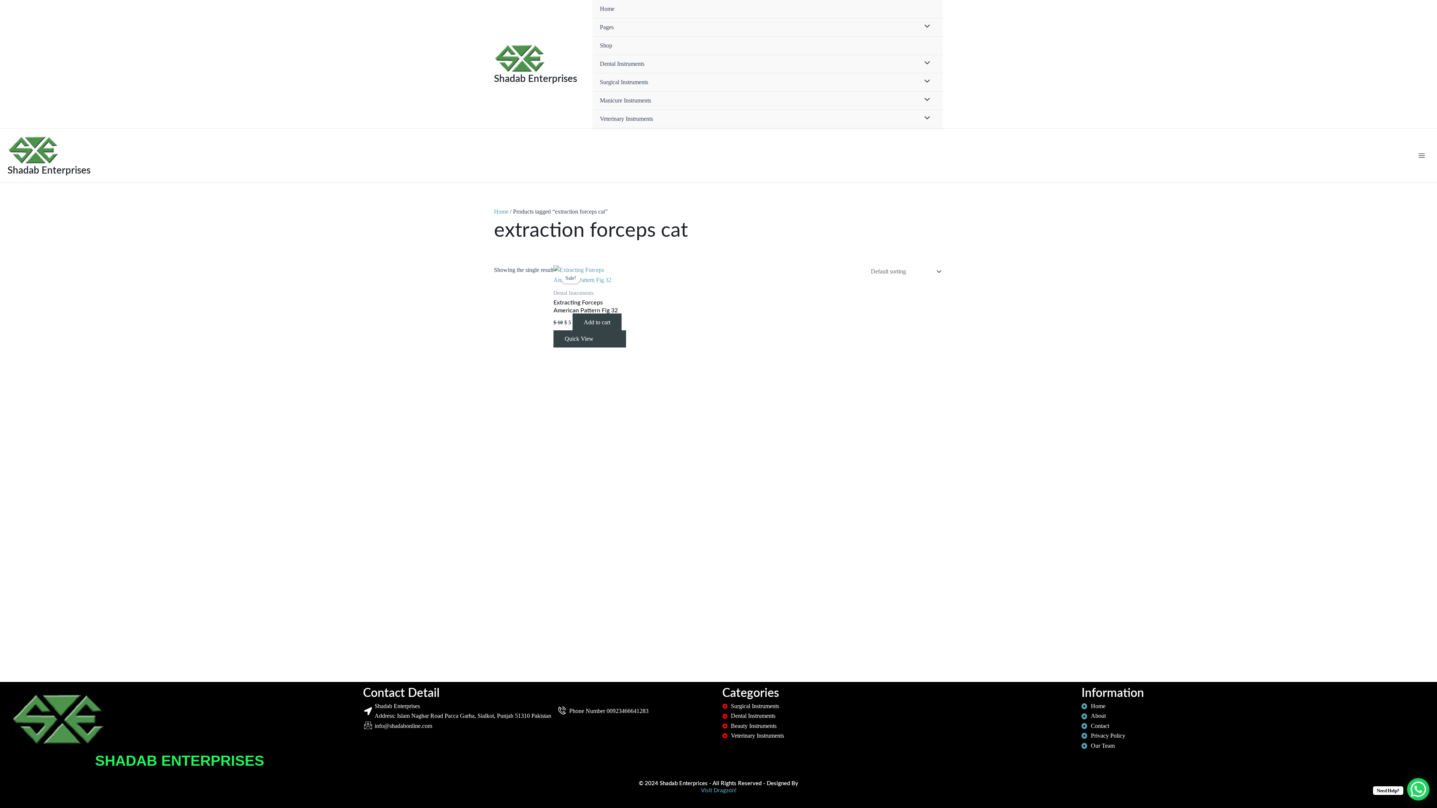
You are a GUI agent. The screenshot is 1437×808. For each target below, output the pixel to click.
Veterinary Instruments (626, 119)
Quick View (579, 339)
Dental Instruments (622, 64)
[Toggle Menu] (925, 27)
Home (607, 9)
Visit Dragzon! (718, 790)
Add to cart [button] (597, 322)
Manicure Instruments (625, 100)
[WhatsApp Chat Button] (1418, 789)
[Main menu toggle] (1422, 155)
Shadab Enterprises (535, 79)
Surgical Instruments (624, 82)
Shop (606, 45)
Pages (607, 27)
